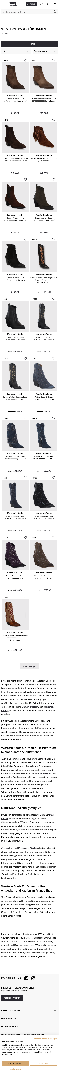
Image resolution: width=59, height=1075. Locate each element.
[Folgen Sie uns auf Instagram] (31, 978)
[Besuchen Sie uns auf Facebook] (25, 978)
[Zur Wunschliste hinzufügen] (25, 59)
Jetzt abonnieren (12, 997)
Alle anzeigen (29, 666)
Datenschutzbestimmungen (45, 1038)
